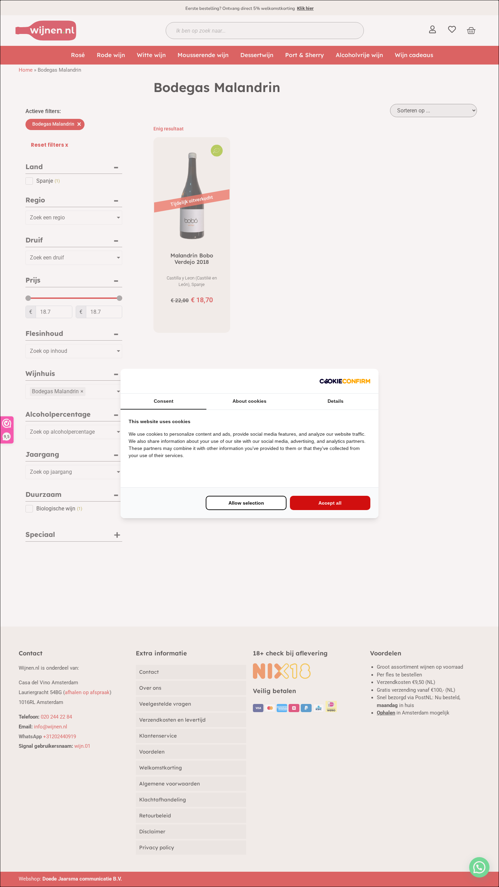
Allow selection (246, 503)
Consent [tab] (163, 401)
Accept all (329, 503)
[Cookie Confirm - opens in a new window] (344, 381)
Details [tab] (336, 401)
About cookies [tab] (249, 401)
